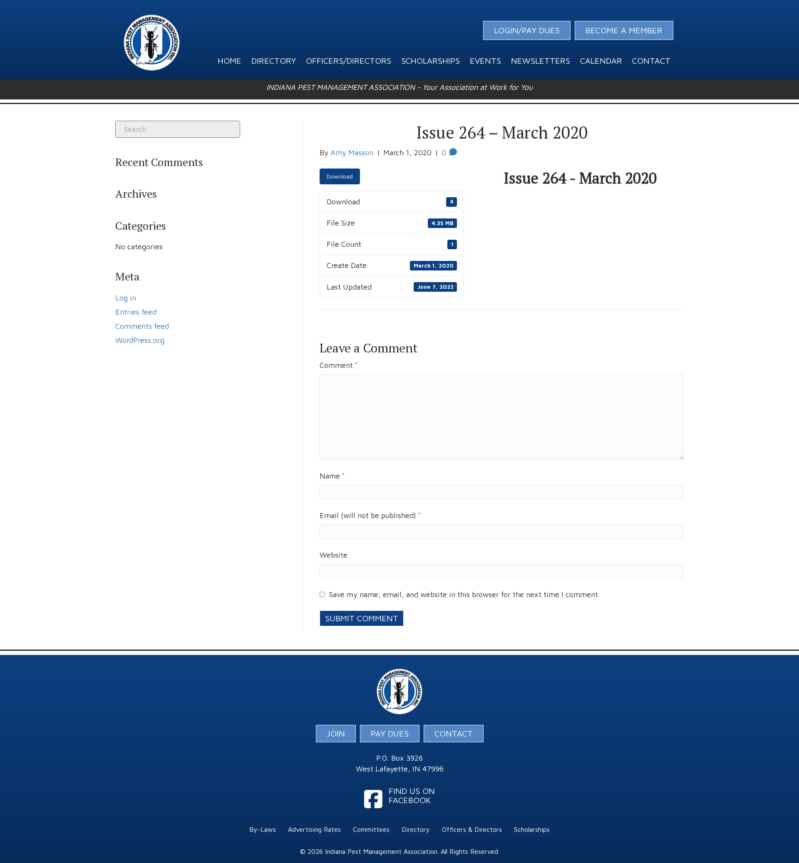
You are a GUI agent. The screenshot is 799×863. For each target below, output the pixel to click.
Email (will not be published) (370, 515)
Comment (338, 365)
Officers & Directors (472, 829)
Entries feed (135, 312)
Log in (125, 297)
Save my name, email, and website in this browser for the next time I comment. (464, 594)
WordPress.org (139, 340)
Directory (416, 829)
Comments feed (142, 326)
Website (333, 555)
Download (340, 176)
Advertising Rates (314, 829)
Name (332, 475)
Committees (371, 829)
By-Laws (262, 829)
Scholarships (532, 829)
